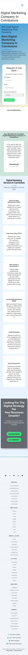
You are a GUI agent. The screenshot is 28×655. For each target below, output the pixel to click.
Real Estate (14, 595)
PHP (14, 524)
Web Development (14, 488)
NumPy (14, 567)
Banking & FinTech (14, 590)
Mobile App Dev (14, 491)
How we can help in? (10, 92)
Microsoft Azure (14, 555)
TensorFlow (14, 562)
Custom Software (14, 485)
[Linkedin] (5, 475)
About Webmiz (14, 613)
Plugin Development (14, 493)
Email (5, 84)
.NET (14, 532)
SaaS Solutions (14, 496)
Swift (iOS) (14, 544)
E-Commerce (14, 593)
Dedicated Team (14, 501)
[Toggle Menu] (22, 5)
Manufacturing (14, 600)
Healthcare (14, 587)
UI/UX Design (14, 623)
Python (14, 527)
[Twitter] (9, 475)
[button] (3, 119)
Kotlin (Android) (14, 547)
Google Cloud (14, 552)
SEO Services (14, 628)
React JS (14, 511)
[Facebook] (14, 475)
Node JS (14, 521)
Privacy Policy (9, 650)
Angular (14, 519)
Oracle (14, 580)
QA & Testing (14, 504)
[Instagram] (18, 475)
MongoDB (14, 572)
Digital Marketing (14, 626)
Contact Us (14, 615)
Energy (14, 606)
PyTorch (14, 564)
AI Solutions (14, 498)
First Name (7, 77)
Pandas (14, 570)
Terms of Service (18, 650)
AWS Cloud (14, 549)
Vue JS (14, 516)
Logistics (14, 603)
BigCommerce (14, 621)
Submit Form (9, 100)
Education (14, 598)
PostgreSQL (14, 575)
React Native (14, 542)
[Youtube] (22, 475)
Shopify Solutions (14, 618)
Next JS (14, 513)
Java (14, 529)
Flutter (14, 539)
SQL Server (14, 577)
